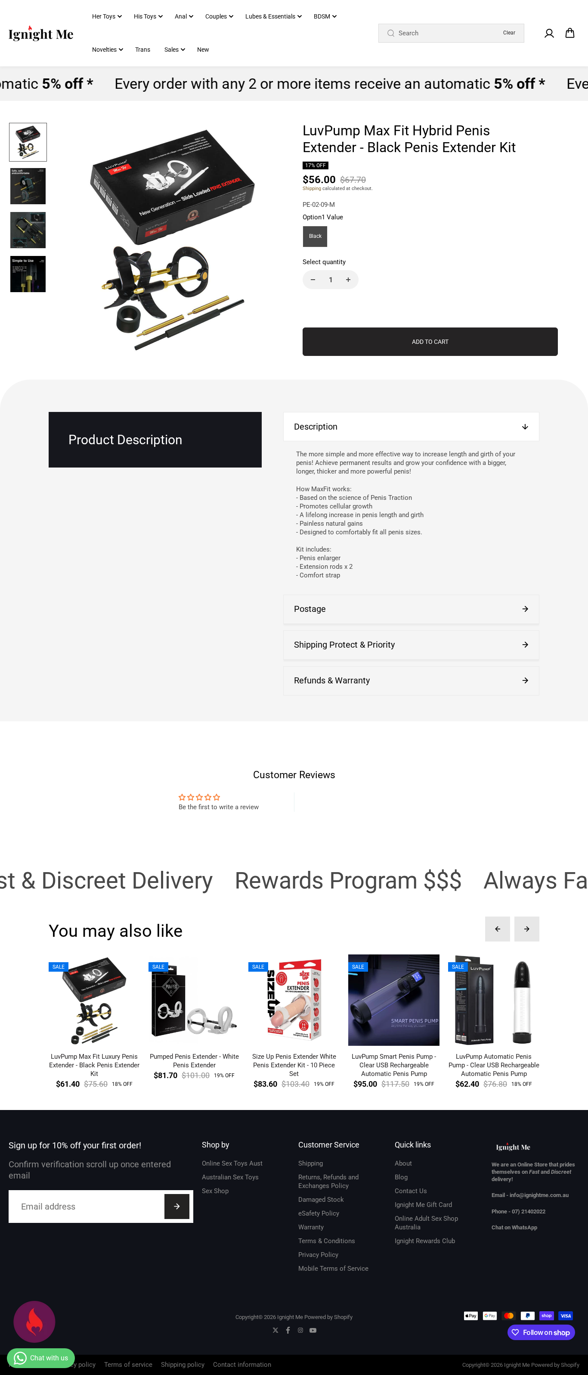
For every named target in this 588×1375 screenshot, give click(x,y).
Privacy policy (76, 1365)
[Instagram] (300, 1330)
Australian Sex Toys (230, 1177)
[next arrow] (272, 240)
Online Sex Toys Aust (232, 1163)
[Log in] (548, 33)
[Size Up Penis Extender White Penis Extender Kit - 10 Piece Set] (294, 1000)
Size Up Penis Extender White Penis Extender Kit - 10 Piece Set (294, 1065)
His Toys (145, 16)
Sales (171, 49)
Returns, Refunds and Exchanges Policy (328, 1181)
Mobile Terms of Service (333, 1268)
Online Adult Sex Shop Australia (426, 1223)
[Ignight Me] (41, 33)
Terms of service (128, 1365)
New (203, 49)
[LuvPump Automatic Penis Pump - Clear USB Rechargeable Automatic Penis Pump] (493, 1000)
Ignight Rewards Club (425, 1241)
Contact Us (411, 1191)
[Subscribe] (176, 1206)
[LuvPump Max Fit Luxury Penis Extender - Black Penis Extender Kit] (94, 1000)
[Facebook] (288, 1330)
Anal (181, 16)
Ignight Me (290, 1317)
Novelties (104, 49)
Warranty (311, 1227)
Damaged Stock (321, 1200)
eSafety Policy (318, 1213)
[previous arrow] (71, 240)
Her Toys (103, 16)
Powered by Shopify (328, 1317)
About (403, 1163)
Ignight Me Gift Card (423, 1205)
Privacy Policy (318, 1255)
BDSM (322, 16)
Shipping (312, 188)
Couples (216, 16)
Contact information (242, 1365)
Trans (142, 49)
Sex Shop (215, 1191)
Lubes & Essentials (270, 16)
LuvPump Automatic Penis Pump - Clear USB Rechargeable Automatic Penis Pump (494, 1065)
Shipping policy (182, 1365)
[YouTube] (313, 1330)
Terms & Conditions (326, 1241)
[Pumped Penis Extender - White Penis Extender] (194, 1000)
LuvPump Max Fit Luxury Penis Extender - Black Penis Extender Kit (94, 1065)
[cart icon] (569, 33)
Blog (401, 1177)
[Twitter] (275, 1330)
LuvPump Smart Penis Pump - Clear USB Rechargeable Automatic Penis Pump (394, 1065)
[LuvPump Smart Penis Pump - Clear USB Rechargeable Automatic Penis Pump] (393, 1000)
